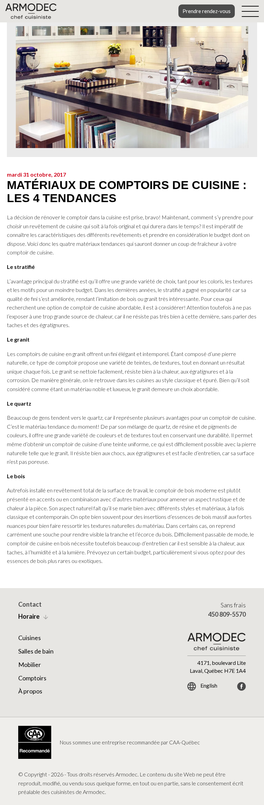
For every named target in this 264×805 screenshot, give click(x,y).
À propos (30, 691)
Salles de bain (36, 651)
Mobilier (29, 664)
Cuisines (29, 637)
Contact (30, 604)
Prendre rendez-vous (207, 11)
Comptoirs (32, 678)
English (208, 685)
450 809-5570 (227, 614)
